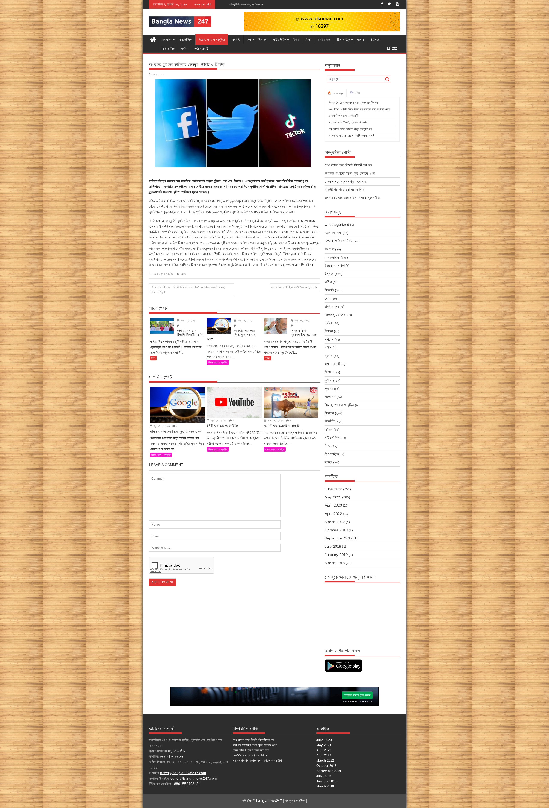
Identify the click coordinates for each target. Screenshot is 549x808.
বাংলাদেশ (167, 39)
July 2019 (333, 546)
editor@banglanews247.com (193, 778)
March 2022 (335, 522)
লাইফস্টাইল (279, 39)
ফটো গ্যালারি (201, 48)
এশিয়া (328, 282)
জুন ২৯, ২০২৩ (218, 420)
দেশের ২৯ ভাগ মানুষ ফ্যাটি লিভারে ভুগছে (292, 287)
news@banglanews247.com (183, 773)
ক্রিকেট (329, 290)
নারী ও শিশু (168, 48)
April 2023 (333, 505)
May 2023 (333, 497)
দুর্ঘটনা (328, 323)
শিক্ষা (308, 39)
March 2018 (335, 563)
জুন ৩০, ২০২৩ (188, 320)
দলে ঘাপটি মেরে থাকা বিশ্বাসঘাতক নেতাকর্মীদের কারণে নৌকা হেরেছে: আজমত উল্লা (188, 290)
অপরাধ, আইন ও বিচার (339, 241)
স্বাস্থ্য (267, 358)
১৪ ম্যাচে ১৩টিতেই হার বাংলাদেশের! (348, 122)
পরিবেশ (329, 339)
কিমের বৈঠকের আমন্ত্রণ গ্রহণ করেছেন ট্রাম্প (353, 102)
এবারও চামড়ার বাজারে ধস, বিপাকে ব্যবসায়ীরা (263, 4)
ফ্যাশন (329, 389)
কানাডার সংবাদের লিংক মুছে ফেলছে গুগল (350, 173)
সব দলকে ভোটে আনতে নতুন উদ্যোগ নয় (350, 129)
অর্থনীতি (236, 39)
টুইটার (183, 273)
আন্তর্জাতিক (185, 39)
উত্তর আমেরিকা (335, 266)
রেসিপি (329, 430)
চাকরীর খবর (324, 39)
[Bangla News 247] (153, 39)
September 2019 (338, 538)
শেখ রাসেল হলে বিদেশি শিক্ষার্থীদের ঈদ (348, 165)
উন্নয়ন (329, 274)
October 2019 (336, 530)
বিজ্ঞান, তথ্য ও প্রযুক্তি (212, 39)
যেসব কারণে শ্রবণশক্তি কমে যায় (345, 181)
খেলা (249, 39)
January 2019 (336, 555)
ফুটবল (328, 380)
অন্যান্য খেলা (333, 233)
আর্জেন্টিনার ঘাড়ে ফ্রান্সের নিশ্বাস (344, 190)
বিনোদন (262, 39)
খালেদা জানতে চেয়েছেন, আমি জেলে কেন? (351, 135)
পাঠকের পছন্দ (337, 93)
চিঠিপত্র (375, 39)
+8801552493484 (186, 784)
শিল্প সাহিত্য (343, 39)
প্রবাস (360, 39)
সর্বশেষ (357, 92)
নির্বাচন (329, 331)
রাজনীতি (329, 421)
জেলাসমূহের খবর (335, 315)
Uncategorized (337, 225)
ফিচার (296, 39)
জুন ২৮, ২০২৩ (275, 420)
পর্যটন (184, 48)
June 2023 (333, 489)
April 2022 (333, 514)
